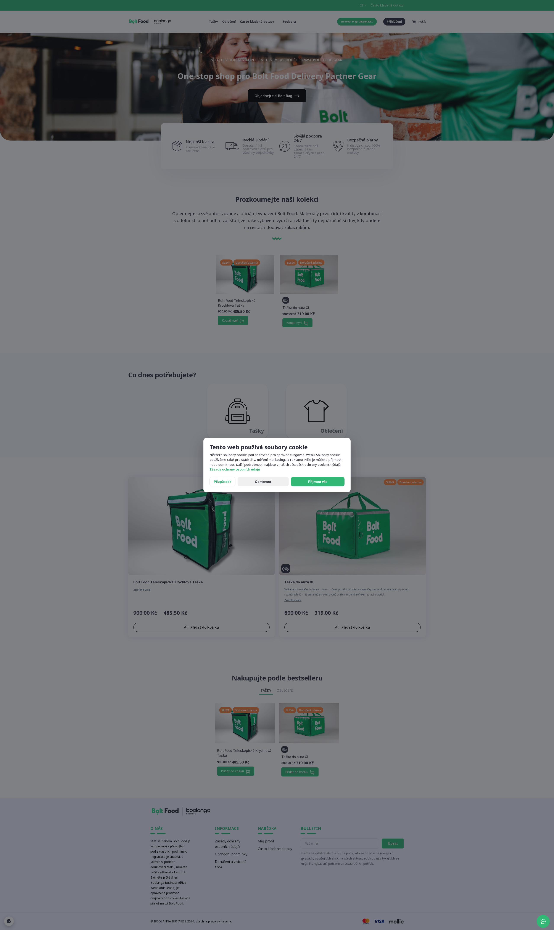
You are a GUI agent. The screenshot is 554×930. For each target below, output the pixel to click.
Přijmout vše (317, 481)
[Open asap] (543, 921)
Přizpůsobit (222, 481)
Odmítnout (263, 481)
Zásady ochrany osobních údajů (234, 469)
